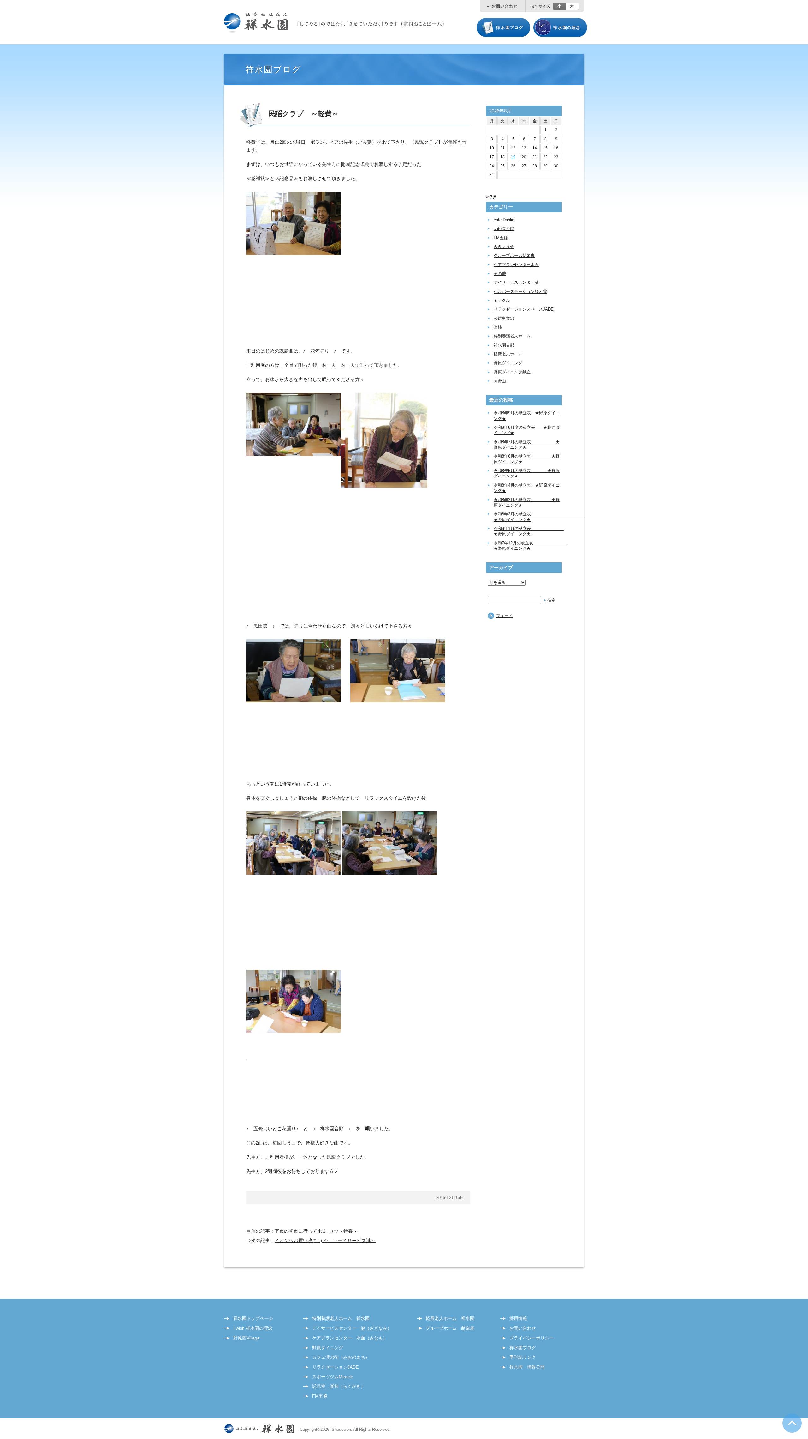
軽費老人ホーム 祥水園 (450, 1318)
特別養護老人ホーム (512, 336)
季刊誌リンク (522, 1357)
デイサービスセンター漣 (516, 282)
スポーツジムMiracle (332, 1376)
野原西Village (246, 1337)
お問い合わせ (522, 1328)
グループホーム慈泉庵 (514, 255)
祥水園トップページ (253, 1318)
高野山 (500, 381)
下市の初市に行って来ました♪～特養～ (316, 1231)
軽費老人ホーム (508, 354)
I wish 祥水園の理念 (252, 1328)
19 (513, 157)
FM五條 (501, 237)
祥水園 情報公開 (527, 1366)
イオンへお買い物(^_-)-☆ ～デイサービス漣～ (325, 1240)
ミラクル (502, 300)
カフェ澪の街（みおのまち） (341, 1357)
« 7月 (491, 197)
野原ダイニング (508, 363)
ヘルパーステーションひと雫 (520, 291)
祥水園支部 (504, 345)
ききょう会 (504, 246)
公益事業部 (504, 318)
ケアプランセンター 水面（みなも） (349, 1337)
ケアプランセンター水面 (516, 264)
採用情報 (518, 1318)
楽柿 (498, 327)
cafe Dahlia (504, 219)
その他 (500, 273)
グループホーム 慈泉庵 (450, 1328)
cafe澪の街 (504, 228)
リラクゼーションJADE (335, 1366)
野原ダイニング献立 (512, 372)
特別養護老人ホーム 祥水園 (341, 1318)
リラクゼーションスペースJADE (524, 309)
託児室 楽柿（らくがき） (338, 1386)
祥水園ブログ (522, 1347)
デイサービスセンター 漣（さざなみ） (352, 1328)
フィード (504, 615)
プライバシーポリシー (531, 1337)
